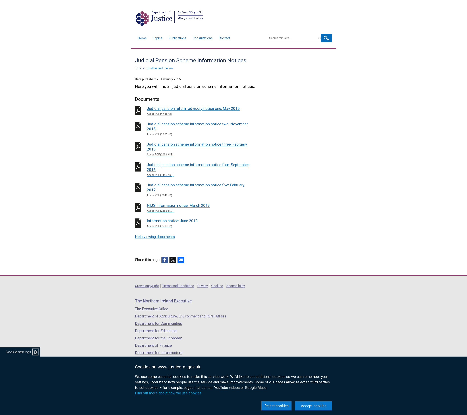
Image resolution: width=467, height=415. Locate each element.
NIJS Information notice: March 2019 (178, 207)
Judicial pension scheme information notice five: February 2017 (195, 190)
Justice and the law (160, 68)
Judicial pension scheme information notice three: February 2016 (197, 149)
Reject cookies (276, 406)
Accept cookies (313, 406)
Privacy (202, 286)
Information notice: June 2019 (172, 223)
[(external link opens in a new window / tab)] (164, 260)
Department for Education (156, 331)
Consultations (202, 38)
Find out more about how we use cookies (168, 393)
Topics (158, 38)
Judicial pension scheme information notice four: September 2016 (198, 169)
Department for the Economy (158, 338)
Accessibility (235, 286)
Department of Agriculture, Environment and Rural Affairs (180, 316)
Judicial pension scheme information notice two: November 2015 (197, 129)
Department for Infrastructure (158, 353)
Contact (224, 38)
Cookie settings (18, 352)
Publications (177, 38)
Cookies (217, 286)
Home (142, 38)
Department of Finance (153, 345)
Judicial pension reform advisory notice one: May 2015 (193, 110)
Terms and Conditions (178, 286)
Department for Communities (158, 323)
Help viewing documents (155, 237)
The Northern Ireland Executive (163, 301)
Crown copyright (147, 286)
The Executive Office (151, 309)
